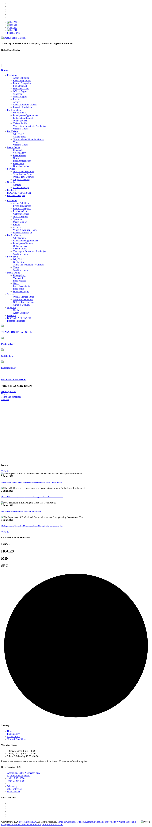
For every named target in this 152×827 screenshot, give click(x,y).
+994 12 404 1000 (15, 778)
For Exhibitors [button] (14, 235)
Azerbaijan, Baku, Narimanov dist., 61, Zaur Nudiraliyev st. (23, 774)
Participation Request (23, 118)
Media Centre (13, 147)
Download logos (21, 166)
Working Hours (20, 128)
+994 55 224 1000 (15, 781)
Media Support (20, 96)
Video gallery (19, 152)
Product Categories (22, 83)
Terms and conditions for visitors (28, 139)
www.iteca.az (13, 791)
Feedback (11, 190)
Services (11, 168)
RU (15, 27)
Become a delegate (16, 321)
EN (15, 24)
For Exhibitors (14, 110)
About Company (21, 187)
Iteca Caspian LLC (28, 821)
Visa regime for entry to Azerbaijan (29, 126)
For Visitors (12, 131)
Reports (16, 99)
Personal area (13, 32)
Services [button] (11, 294)
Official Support (20, 91)
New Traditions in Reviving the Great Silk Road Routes (21, 511)
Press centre (18, 163)
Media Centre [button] (13, 272)
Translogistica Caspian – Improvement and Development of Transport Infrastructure (31, 482)
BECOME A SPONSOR (19, 318)
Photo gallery (19, 150)
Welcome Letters (21, 88)
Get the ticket (19, 136)
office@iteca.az (14, 789)
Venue (16, 142)
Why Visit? (18, 134)
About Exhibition (21, 78)
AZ (15, 22)
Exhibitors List (20, 86)
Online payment (20, 120)
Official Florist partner (23, 171)
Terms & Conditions (16, 739)
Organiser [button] (11, 307)
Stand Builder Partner (23, 174)
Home (10, 731)
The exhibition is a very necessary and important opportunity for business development (32, 497)
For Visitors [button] (12, 256)
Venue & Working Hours (25, 104)
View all (5, 471)
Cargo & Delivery (21, 179)
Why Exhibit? (19, 112)
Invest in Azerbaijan (22, 107)
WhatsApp (12, 786)
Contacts (17, 185)
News (16, 158)
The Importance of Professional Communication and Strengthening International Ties (31, 526)
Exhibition (12, 75)
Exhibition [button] (12, 200)
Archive (17, 102)
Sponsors (17, 94)
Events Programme (22, 80)
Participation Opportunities (25, 115)
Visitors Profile (20, 123)
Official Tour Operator (23, 176)
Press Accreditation (22, 160)
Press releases (19, 155)
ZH (15, 30)
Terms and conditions (11, 397)
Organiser (11, 182)
